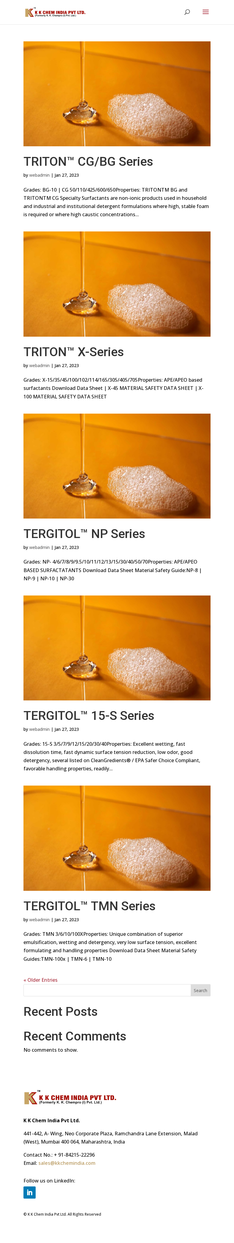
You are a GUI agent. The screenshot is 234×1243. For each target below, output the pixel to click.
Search (200, 990)
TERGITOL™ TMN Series (89, 906)
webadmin (39, 175)
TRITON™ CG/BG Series (88, 161)
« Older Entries (40, 980)
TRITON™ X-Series (73, 352)
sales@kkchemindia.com (66, 1163)
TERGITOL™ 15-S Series (88, 715)
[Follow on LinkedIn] (29, 1192)
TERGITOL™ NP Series (84, 533)
